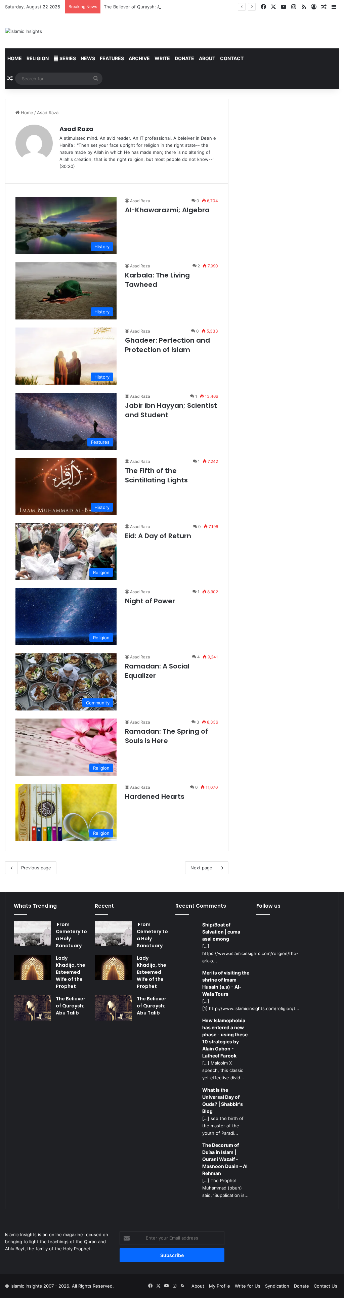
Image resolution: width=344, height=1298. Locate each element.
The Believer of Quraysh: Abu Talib (140, 6)
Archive (139, 58)
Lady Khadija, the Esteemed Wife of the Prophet (70, 972)
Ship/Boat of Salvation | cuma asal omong (221, 932)
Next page (201, 867)
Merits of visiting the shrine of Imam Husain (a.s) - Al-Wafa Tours (225, 983)
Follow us (268, 905)
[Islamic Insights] (23, 31)
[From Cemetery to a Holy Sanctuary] (32, 933)
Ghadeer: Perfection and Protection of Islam (167, 345)
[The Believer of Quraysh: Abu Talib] (32, 1008)
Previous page (36, 867)
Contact (232, 58)
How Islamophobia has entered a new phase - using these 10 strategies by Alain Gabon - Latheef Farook (225, 1038)
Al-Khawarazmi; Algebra (167, 210)
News (88, 58)
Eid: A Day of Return (158, 535)
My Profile (219, 1286)
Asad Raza (76, 129)
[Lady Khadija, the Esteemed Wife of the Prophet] (32, 967)
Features (112, 58)
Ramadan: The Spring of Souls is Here (166, 736)
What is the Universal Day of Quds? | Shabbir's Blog (222, 1100)
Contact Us (325, 1286)
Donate (184, 58)
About (207, 58)
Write (162, 58)
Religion (38, 58)
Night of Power (150, 601)
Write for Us (247, 1286)
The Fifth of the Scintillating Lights (156, 475)
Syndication (277, 1286)
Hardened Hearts (154, 796)
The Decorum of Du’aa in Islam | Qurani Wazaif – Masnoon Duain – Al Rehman (225, 1159)
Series (67, 58)
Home (14, 58)
